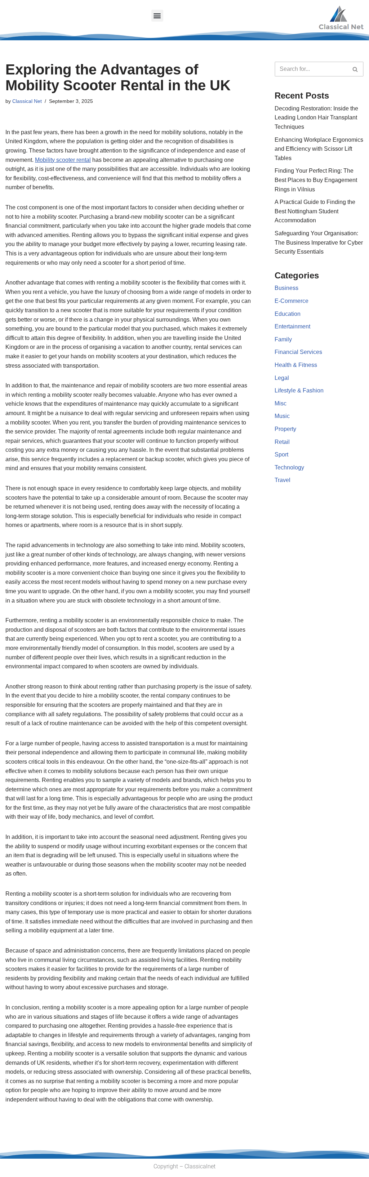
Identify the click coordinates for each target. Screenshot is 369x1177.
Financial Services (298, 352)
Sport (281, 454)
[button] (157, 16)
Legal (282, 378)
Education (288, 314)
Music (282, 416)
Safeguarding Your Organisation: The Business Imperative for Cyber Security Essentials (319, 242)
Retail (282, 442)
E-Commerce (291, 301)
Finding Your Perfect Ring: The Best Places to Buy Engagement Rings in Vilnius (316, 180)
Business (286, 288)
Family (283, 339)
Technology (289, 467)
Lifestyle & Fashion (299, 390)
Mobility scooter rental (63, 160)
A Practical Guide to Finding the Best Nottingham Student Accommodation (315, 211)
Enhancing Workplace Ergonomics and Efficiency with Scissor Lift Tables (319, 149)
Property (285, 429)
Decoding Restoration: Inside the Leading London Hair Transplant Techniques (316, 117)
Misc (280, 403)
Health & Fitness (296, 365)
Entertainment (292, 326)
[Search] (355, 69)
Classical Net (27, 101)
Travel (282, 480)
